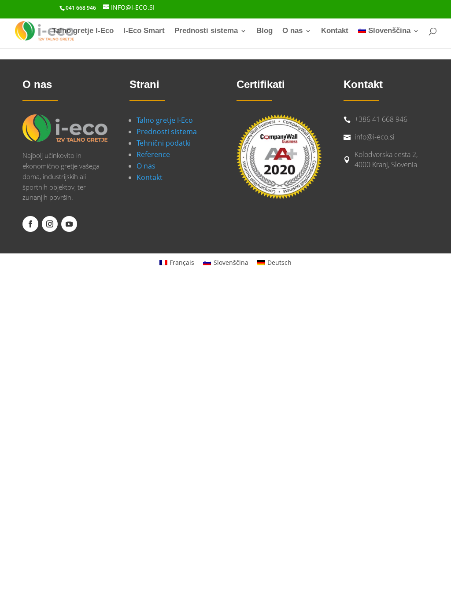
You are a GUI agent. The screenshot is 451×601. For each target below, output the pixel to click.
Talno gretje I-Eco (83, 31)
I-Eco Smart (144, 31)
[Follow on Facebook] (30, 224)
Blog (264, 31)
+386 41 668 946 (381, 119)
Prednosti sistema (206, 31)
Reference (153, 154)
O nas (292, 31)
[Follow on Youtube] (69, 224)
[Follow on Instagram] (50, 224)
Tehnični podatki (164, 143)
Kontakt (334, 31)
